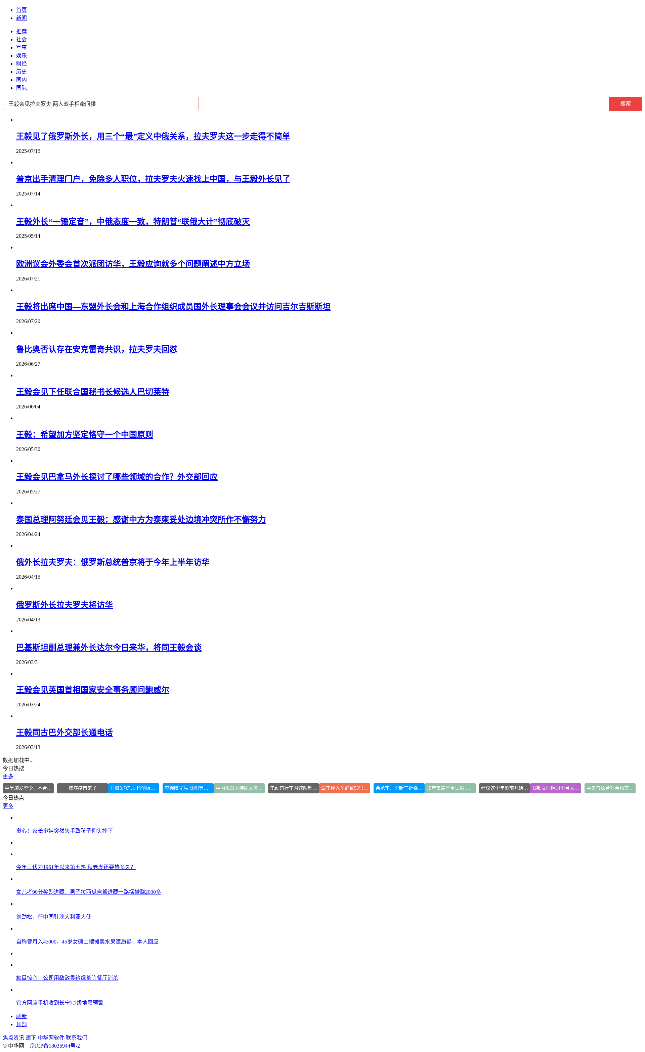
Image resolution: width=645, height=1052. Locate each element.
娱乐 (21, 55)
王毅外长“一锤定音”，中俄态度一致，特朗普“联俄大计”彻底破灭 (133, 221)
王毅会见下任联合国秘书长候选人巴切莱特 (92, 392)
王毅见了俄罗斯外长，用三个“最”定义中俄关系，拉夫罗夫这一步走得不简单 (153, 136)
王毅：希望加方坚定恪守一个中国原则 (84, 434)
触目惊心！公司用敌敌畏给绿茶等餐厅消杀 (67, 978)
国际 (21, 88)
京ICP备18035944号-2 (55, 1046)
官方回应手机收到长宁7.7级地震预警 (59, 1003)
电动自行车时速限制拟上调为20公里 (294, 788)
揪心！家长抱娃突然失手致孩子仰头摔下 (64, 831)
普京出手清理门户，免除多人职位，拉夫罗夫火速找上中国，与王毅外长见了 (153, 179)
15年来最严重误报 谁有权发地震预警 (451, 788)
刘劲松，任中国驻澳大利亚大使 (53, 917)
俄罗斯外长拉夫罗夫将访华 (64, 605)
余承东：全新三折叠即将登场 (400, 788)
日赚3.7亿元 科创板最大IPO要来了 (134, 788)
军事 (21, 47)
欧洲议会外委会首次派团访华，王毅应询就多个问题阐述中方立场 (133, 264)
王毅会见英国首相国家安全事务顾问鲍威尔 (92, 690)
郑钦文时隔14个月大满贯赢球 (556, 788)
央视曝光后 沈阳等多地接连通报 (189, 788)
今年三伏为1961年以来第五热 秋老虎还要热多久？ (76, 867)
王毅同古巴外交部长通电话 (64, 732)
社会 (21, 39)
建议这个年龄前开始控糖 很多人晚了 (505, 788)
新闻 (21, 18)
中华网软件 (51, 1038)
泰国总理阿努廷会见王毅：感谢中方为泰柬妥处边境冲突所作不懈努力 (141, 519)
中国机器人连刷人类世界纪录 (240, 788)
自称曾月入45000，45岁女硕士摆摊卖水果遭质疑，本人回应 (87, 942)
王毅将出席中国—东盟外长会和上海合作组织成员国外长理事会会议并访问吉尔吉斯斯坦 (173, 306)
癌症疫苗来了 (83, 788)
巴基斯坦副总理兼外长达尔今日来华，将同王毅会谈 (109, 647)
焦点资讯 (13, 1038)
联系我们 (76, 1038)
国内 (21, 80)
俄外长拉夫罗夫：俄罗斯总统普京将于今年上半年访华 (113, 562)
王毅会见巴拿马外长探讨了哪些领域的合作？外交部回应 (117, 477)
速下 (31, 1038)
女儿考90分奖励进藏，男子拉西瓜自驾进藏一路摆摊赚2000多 (88, 892)
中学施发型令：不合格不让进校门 (29, 788)
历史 (21, 72)
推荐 (21, 31)
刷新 (21, 1016)
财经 (21, 64)
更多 (8, 776)
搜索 (625, 103)
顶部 (21, 1024)
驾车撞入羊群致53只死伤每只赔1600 (345, 788)
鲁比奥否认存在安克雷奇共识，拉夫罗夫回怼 (96, 349)
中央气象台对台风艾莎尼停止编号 (611, 788)
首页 (21, 10)
